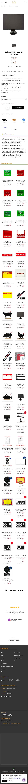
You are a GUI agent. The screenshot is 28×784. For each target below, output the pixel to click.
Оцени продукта (14, 129)
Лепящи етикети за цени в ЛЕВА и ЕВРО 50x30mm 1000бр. (20, 449)
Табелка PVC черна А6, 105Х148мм (21, 323)
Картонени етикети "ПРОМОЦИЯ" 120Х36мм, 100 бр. (21, 262)
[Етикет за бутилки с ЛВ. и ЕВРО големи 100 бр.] (7, 571)
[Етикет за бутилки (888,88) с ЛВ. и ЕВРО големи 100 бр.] (7, 481)
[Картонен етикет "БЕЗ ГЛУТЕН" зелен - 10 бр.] (20, 213)
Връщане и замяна (18, 658)
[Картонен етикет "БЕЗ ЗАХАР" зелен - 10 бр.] (7, 213)
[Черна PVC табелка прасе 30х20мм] (7, 336)
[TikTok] (11, 727)
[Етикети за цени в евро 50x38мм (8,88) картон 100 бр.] (7, 548)
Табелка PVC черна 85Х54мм (7, 425)
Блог (15, 660)
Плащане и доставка (18, 655)
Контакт (3, 660)
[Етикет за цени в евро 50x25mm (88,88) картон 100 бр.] (20, 548)
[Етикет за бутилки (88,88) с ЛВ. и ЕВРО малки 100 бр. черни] (7, 461)
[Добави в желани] (25, 103)
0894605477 (9, 691)
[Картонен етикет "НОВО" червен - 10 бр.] (7, 193)
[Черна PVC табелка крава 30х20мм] (7, 315)
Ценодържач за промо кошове (20, 364)
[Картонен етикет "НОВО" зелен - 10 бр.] (20, 193)
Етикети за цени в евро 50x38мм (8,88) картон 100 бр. (7, 556)
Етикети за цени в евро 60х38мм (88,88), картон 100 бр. (7, 533)
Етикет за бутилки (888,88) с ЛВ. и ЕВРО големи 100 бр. (7, 489)
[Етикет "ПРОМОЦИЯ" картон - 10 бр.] (7, 234)
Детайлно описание (8, 134)
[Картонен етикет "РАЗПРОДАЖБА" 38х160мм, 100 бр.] (7, 254)
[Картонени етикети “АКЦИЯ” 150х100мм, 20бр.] (7, 275)
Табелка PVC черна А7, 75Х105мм (21, 405)
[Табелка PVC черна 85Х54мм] (7, 418)
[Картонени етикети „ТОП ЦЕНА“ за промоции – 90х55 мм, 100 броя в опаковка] (7, 377)
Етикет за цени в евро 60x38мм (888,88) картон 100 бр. (20, 533)
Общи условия (4, 663)
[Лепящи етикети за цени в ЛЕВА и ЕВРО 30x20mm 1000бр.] (7, 441)
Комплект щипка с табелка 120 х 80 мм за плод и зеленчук (20, 425)
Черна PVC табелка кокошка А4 (20, 344)
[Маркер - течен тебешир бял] (7, 356)
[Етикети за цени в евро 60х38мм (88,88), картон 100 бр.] (7, 525)
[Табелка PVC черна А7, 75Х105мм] (20, 397)
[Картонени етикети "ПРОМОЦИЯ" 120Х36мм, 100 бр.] (20, 254)
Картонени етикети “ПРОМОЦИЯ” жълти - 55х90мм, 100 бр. (7, 303)
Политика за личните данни (7, 666)
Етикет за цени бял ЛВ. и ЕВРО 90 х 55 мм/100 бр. (20, 469)
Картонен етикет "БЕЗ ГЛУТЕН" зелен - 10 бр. (21, 221)
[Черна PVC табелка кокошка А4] (20, 336)
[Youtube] (8, 727)
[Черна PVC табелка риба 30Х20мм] (7, 397)
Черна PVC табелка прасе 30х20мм (7, 344)
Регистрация (17, 652)
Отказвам (11, 780)
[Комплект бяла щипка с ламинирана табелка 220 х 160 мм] (20, 481)
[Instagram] (5, 727)
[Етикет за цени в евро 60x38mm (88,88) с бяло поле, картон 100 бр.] (20, 502)
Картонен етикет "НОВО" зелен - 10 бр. (20, 201)
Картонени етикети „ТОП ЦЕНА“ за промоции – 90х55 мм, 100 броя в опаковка (7, 385)
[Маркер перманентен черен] (20, 295)
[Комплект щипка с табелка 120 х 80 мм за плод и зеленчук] (20, 418)
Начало (2, 655)
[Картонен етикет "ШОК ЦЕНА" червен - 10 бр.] (20, 173)
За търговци (3, 668)
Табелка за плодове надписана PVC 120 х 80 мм (21, 385)
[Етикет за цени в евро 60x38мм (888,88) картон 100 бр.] (20, 525)
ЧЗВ (2, 671)
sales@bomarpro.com (10, 688)
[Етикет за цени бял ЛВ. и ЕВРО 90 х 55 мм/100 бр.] (20, 461)
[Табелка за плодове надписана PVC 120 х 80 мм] (20, 377)
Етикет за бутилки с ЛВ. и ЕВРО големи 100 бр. (7, 579)
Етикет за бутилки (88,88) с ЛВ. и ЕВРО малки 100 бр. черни (7, 469)
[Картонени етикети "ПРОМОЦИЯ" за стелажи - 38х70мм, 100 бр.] (20, 275)
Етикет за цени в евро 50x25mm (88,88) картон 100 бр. (20, 556)
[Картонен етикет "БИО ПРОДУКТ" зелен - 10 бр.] (7, 173)
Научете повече (16, 778)
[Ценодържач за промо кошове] (20, 356)
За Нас (2, 658)
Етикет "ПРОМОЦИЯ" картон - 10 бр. (7, 242)
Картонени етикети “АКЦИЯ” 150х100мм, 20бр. (7, 283)
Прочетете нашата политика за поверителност (14, 773)
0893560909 (9, 693)
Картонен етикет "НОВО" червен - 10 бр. (7, 201)
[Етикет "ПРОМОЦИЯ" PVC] (20, 234)
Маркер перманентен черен (20, 303)
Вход (2, 652)
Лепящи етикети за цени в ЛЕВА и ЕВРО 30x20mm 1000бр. (7, 449)
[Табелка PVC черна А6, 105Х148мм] (14, 45)
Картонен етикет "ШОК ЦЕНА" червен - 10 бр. (20, 181)
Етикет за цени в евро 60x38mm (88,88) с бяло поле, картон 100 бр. (20, 510)
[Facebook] (2, 727)
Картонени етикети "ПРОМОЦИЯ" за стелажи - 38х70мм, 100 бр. (20, 283)
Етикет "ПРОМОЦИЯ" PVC (20, 242)
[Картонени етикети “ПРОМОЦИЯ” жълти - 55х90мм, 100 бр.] (7, 295)
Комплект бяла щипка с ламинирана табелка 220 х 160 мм (20, 489)
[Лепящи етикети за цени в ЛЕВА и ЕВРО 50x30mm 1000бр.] (20, 441)
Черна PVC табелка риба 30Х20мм (7, 405)
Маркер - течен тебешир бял (7, 364)
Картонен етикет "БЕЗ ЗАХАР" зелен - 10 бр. (7, 221)
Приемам (5, 780)
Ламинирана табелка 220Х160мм (7, 510)
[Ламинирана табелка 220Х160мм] (7, 502)
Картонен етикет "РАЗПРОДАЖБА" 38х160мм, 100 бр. (7, 262)
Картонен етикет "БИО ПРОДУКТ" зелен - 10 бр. (7, 181)
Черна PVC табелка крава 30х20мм (7, 323)
